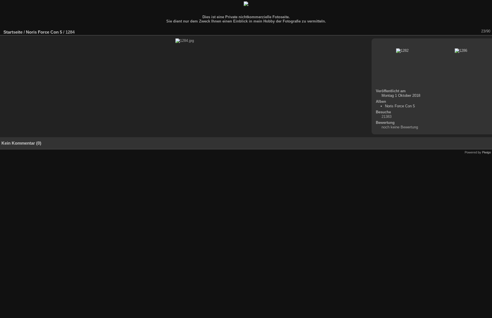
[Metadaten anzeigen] (439, 31)
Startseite (12, 32)
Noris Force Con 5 (44, 32)
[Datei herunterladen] (446, 31)
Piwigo (486, 152)
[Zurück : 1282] (469, 31)
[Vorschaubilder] (461, 31)
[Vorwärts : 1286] (476, 31)
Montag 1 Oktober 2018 (401, 95)
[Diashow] (432, 31)
